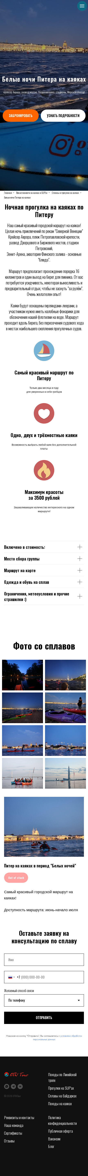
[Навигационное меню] (82, 6)
